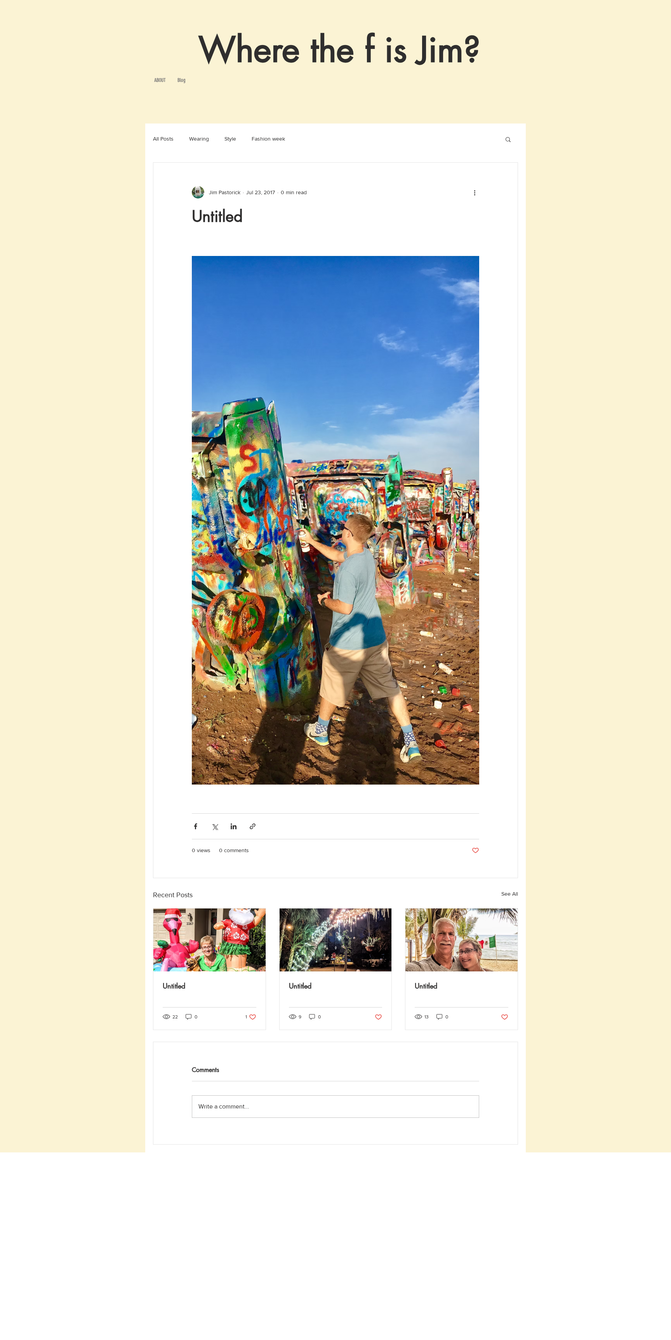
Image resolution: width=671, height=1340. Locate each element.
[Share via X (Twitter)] (214, 826)
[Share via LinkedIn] (233, 826)
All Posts (163, 139)
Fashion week (268, 139)
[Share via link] (252, 826)
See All (509, 894)
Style (230, 139)
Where (249, 50)
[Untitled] (209, 939)
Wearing (199, 139)
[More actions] (474, 192)
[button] (508, 139)
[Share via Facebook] (195, 826)
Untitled (174, 985)
